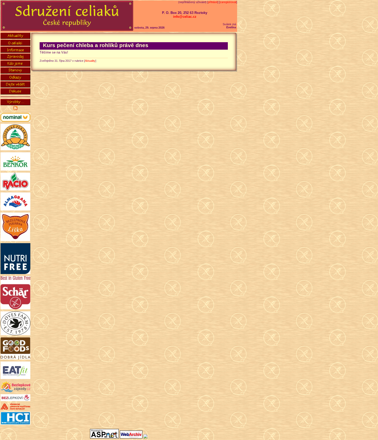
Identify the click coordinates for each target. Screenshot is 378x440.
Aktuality (90, 60)
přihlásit (213, 2)
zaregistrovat (228, 2)
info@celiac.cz (184, 17)
